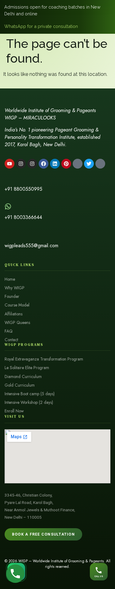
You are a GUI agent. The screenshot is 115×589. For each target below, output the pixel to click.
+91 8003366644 (23, 217)
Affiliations (13, 314)
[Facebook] (43, 164)
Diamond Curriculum (23, 377)
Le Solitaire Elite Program (27, 368)
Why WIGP (15, 288)
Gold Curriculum (20, 385)
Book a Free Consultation (43, 534)
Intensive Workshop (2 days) (29, 402)
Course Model (17, 305)
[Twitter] (89, 164)
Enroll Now (14, 411)
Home (10, 279)
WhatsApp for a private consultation (41, 26)
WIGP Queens (17, 323)
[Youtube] (9, 164)
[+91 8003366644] (8, 206)
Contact (11, 340)
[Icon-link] (100, 164)
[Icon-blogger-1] (77, 164)
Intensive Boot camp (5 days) (30, 394)
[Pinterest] (66, 164)
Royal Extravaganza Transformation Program (44, 359)
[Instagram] (21, 164)
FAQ (9, 331)
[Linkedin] (55, 164)
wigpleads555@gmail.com (31, 245)
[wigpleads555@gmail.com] (8, 234)
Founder (12, 296)
